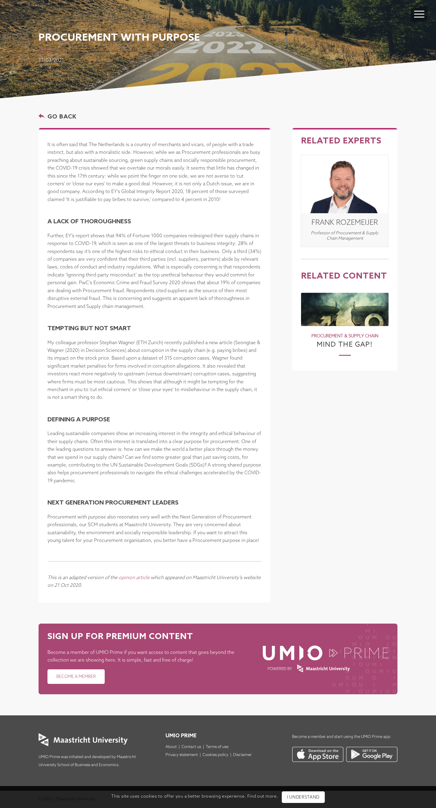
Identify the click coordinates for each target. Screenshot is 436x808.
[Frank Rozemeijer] (344, 184)
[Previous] (310, 319)
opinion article (134, 578)
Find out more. (262, 796)
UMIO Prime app (375, 737)
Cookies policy (215, 755)
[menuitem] (419, 8)
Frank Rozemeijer (344, 223)
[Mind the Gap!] (345, 309)
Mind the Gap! (345, 345)
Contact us (191, 747)
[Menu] (419, 14)
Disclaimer (242, 755)
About (171, 747)
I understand (303, 797)
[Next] (380, 319)
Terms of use (217, 747)
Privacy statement (182, 755)
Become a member (309, 737)
